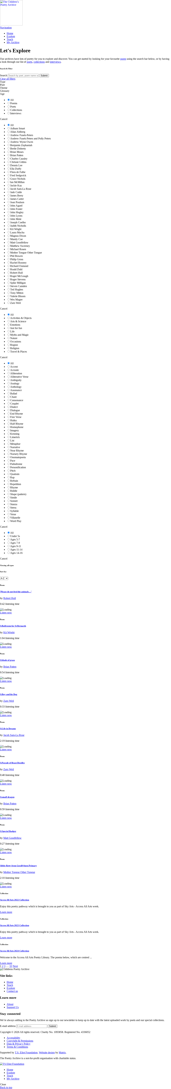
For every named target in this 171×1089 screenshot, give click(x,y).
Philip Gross (16, 259)
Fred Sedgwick (18, 175)
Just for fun (16, 328)
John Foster (16, 209)
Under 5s (15, 536)
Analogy (14, 383)
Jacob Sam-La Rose (20, 188)
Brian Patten (16, 155)
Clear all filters (7, 78)
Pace (12, 460)
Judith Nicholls (18, 225)
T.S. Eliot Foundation (26, 1052)
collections (39, 61)
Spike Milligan (18, 282)
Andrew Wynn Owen (21, 141)
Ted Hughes (16, 289)
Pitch (13, 470)
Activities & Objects (21, 318)
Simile (13, 497)
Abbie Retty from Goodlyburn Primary (18, 865)
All (12, 99)
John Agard (16, 205)
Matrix (62, 1052)
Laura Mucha (17, 232)
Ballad (13, 393)
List (12, 440)
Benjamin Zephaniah (21, 145)
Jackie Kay (16, 185)
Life (12, 331)
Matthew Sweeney (20, 245)
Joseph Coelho (18, 222)
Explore (11, 36)
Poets (13, 106)
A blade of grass (7, 660)
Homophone (16, 427)
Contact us (12, 991)
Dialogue (15, 410)
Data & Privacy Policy (18, 1043)
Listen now (6, 612)
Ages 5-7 (15, 539)
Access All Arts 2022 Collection (14, 900)
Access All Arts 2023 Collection (14, 925)
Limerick (15, 437)
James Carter (17, 198)
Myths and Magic (19, 334)
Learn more (6, 912)
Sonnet (14, 500)
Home (10, 33)
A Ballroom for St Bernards (13, 626)
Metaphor (15, 443)
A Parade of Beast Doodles (12, 763)
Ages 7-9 (15, 542)
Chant (13, 396)
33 (10, 966)
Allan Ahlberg (17, 131)
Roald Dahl (16, 269)
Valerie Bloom (17, 296)
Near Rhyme (17, 450)
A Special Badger (8, 831)
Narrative (15, 447)
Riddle (13, 490)
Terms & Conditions (17, 1046)
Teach (10, 39)
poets (29, 61)
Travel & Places (18, 351)
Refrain (14, 480)
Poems (13, 103)
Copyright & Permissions (20, 1040)
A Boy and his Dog (8, 694)
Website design (47, 1052)
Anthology (16, 386)
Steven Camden (18, 286)
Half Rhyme (16, 423)
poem (123, 58)
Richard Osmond (19, 266)
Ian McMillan (17, 182)
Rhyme (14, 487)
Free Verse (15, 417)
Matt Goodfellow (19, 242)
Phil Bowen (16, 256)
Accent (14, 366)
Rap (12, 477)
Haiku (13, 420)
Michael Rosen (18, 249)
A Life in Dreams (8, 728)
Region (14, 344)
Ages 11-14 (16, 549)
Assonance (16, 390)
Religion (14, 348)
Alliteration (16, 373)
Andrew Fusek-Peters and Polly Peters (30, 138)
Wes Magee (16, 299)
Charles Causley (18, 158)
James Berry (16, 195)
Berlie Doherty (18, 148)
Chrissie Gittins (18, 162)
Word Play (15, 521)
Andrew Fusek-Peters (21, 135)
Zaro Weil (15, 302)
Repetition (15, 484)
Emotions (15, 324)
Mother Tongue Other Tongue (26, 252)
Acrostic (14, 370)
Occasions (15, 341)
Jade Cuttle (16, 192)
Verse (13, 514)
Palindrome (16, 464)
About (10, 1004)
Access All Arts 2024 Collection (14, 951)
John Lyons (16, 215)
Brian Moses (17, 151)
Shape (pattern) (18, 494)
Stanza (13, 504)
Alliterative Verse (19, 376)
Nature (13, 338)
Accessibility (13, 1037)
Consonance (16, 400)
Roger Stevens (18, 279)
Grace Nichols (17, 178)
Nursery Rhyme (18, 453)
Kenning (14, 433)
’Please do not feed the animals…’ (16, 591)
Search (3, 75)
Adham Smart (17, 128)
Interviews (15, 113)
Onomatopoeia (18, 457)
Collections (16, 110)
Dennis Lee (16, 165)
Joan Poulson (17, 202)
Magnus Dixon (18, 235)
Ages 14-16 (16, 552)
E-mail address (8, 1026)
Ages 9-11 (15, 546)
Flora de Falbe (17, 172)
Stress (13, 507)
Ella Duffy (15, 168)
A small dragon (7, 797)
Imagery (14, 430)
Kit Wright (15, 229)
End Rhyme (16, 413)
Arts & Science (18, 321)
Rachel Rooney (18, 262)
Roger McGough (19, 276)
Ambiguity (16, 380)
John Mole (15, 219)
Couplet (14, 403)
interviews (55, 61)
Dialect (14, 407)
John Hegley (17, 212)
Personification (18, 467)
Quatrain (14, 474)
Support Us (13, 1007)
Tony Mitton (16, 292)
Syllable (14, 511)
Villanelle (15, 517)
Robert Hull (16, 272)
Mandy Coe (16, 239)
